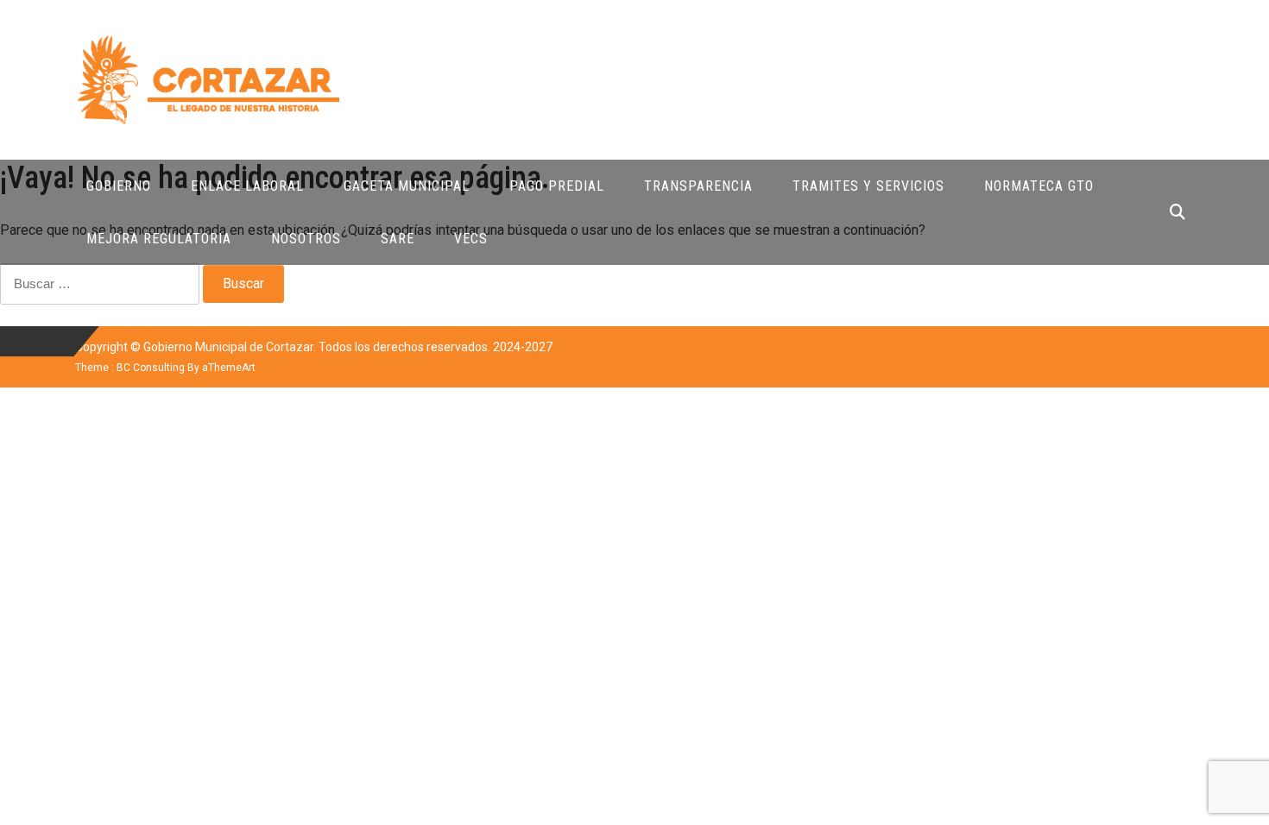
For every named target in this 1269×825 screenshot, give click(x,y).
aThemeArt (229, 368)
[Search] (1177, 212)
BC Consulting (151, 368)
